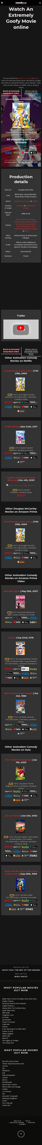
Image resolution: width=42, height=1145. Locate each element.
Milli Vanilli (6, 1013)
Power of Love (7, 1031)
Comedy (29, 78)
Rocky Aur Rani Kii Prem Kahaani (14, 1003)
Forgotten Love (8, 1015)
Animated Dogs (22, 219)
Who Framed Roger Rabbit (18, 693)
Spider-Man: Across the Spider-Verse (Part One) (19, 999)
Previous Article (21, 967)
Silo (3, 1068)
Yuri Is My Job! (7, 1103)
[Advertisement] (21, 54)
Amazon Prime (17, 1122)
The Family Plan (8, 1043)
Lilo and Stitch (12, 815)
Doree (4, 1101)
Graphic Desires (8, 1001)
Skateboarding (31, 229)
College (32, 219)
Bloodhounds (7, 1082)
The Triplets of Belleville (18, 760)
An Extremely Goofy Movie (18, 371)
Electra (4, 1080)
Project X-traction (8, 1022)
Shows (22, 1124)
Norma (4, 1027)
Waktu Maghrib (7, 1034)
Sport (26, 231)
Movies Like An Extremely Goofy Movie (31, 93)
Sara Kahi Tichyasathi (10, 1096)
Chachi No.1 (6, 1105)
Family (36, 78)
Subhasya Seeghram (9, 1098)
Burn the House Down (10, 1061)
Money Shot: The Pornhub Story (14, 1008)
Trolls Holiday (12, 426)
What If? (5, 1038)
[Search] (40, 3)
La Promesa (6, 1091)
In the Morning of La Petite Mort (14, 1029)
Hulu (28, 1121)
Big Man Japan (12, 591)
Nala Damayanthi (8, 1075)
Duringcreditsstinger (22, 222)
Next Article (21, 974)
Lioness (5, 1066)
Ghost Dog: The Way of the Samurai (21, 970)
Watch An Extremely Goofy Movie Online (11, 92)
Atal (3, 1073)
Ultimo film (6, 1036)
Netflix (17, 1121)
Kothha (5, 1089)
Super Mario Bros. (8, 1010)
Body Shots (21, 977)
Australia (20, 206)
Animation (21, 78)
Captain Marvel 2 (8, 1006)
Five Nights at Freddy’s (10, 1040)
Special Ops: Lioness (9, 1084)
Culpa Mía (5, 1024)
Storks (12, 637)
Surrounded (6, 1020)
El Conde (5, 1017)
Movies (31, 1122)
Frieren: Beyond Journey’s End (13, 1064)
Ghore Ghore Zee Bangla (11, 1087)
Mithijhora (6, 1071)
